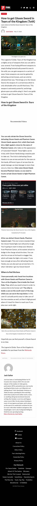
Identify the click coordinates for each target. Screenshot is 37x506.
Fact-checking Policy (18, 453)
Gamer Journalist (8, 477)
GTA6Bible (23, 483)
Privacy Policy (18, 460)
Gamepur (28, 468)
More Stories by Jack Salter (13, 414)
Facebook (19, 431)
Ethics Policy (18, 450)
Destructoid (26, 474)
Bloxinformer (14, 483)
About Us (18, 442)
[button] (34, 8)
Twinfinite (21, 468)
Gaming (4, 13)
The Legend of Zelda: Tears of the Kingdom (21, 358)
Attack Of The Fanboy (15, 471)
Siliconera (26, 471)
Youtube (19, 438)
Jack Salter (9, 31)
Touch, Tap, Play (19, 480)
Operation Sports (29, 477)
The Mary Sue (9, 480)
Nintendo (4, 358)
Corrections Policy (18, 446)
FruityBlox (29, 480)
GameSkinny (18, 477)
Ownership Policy (18, 457)
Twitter (19, 435)
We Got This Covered (14, 474)
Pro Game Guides (11, 468)
